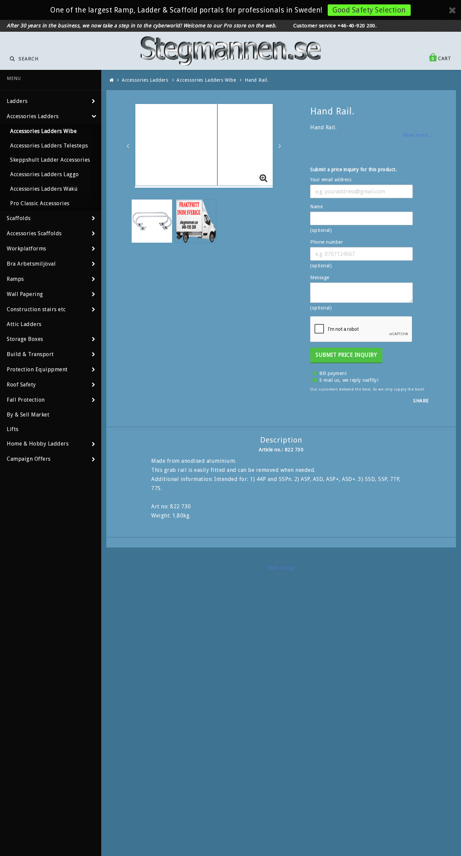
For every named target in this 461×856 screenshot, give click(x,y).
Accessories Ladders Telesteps (49, 145)
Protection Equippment (37, 369)
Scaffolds (19, 218)
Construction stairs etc (36, 309)
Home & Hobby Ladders (38, 443)
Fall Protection (26, 400)
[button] (263, 178)
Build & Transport (30, 354)
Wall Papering (25, 294)
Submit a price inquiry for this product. (353, 169)
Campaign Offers (29, 459)
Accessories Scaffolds (34, 233)
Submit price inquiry (346, 355)
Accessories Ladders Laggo (44, 174)
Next (279, 146)
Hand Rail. (257, 80)
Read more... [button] (417, 135)
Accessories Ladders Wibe (43, 131)
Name (316, 206)
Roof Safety (21, 384)
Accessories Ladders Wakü (44, 189)
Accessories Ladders (33, 116)
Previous (128, 146)
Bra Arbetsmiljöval (31, 264)
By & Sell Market (28, 414)
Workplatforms (26, 248)
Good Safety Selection (369, 10)
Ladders (17, 101)
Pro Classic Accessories (40, 203)
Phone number (326, 242)
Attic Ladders (24, 324)
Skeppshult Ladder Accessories (50, 160)
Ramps (15, 279)
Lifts (13, 429)
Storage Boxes (25, 339)
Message (319, 277)
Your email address (330, 179)
